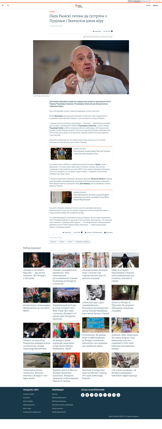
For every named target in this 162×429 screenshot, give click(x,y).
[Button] (97, 31)
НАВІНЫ (155, 5)
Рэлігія (52, 12)
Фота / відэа (27, 408)
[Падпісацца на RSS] (118, 395)
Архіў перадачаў (28, 405)
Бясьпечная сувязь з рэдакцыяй (62, 405)
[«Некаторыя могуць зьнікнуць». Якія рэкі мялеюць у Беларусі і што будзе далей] (36, 360)
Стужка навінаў (28, 394)
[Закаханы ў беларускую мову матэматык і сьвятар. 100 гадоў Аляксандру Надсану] (95, 360)
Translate (157, 1)
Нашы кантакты (57, 408)
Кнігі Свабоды (28, 401)
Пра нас (54, 394)
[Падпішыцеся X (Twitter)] (91, 395)
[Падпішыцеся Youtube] (96, 395)
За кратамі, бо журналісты (32, 412)
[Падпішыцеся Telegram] (114, 395)
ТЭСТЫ (148, 5)
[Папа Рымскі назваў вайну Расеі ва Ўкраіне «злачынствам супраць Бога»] (61, 154)
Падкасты (26, 397)
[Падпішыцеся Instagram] (109, 395)
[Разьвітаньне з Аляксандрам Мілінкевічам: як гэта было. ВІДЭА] (36, 295)
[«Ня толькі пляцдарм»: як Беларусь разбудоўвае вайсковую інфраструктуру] (125, 360)
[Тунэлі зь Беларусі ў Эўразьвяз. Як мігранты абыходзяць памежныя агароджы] (125, 292)
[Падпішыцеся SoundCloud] (105, 395)
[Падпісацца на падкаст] (100, 395)
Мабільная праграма (59, 401)
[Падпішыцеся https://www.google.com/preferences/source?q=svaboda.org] (83, 395)
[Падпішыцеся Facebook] (87, 395)
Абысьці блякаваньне (59, 397)
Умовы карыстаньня (59, 412)
